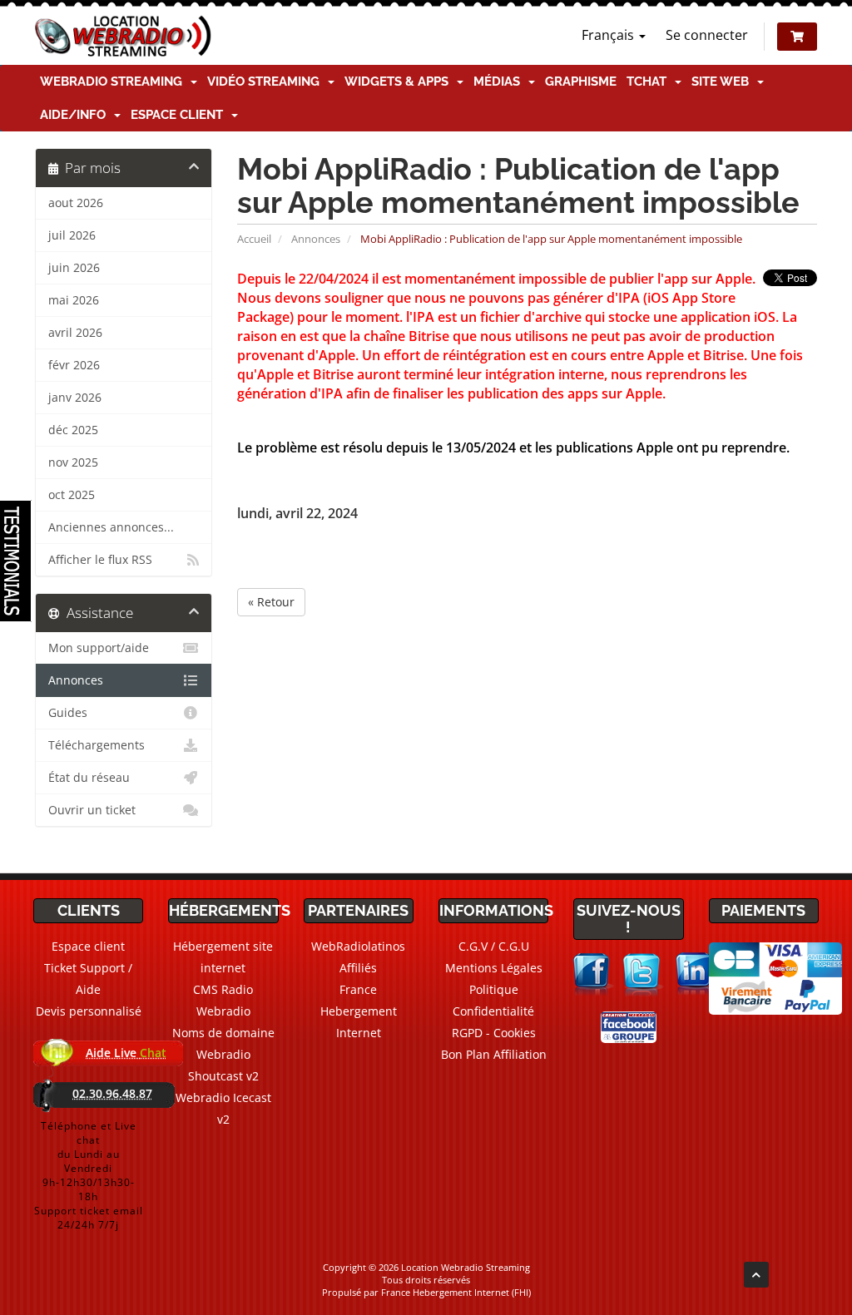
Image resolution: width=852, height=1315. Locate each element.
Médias (500, 81)
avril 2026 (75, 332)
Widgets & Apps (399, 81)
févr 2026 (74, 365)
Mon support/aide (98, 647)
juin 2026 (74, 267)
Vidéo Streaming (266, 81)
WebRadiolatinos (358, 946)
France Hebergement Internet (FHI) (456, 1292)
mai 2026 (73, 300)
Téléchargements (96, 745)
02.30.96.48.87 (112, 1093)
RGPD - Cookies (494, 1033)
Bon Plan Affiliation (494, 1054)
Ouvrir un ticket (92, 810)
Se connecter (707, 35)
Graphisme (581, 81)
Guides (67, 712)
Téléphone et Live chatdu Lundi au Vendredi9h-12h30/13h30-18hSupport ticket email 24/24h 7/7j (88, 1175)
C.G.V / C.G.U (493, 946)
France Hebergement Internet (358, 1011)
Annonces (315, 238)
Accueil (254, 238)
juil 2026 (72, 235)
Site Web (723, 81)
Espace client (180, 114)
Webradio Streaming (114, 81)
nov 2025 (73, 462)
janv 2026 (75, 397)
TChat (650, 81)
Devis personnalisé (88, 1011)
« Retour (271, 602)
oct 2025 (71, 494)
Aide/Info (76, 114)
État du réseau (89, 777)
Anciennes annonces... (111, 527)
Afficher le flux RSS (100, 559)
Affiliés (358, 968)
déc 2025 (73, 430)
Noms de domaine (223, 1033)
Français (609, 35)
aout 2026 (75, 202)
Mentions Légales (493, 968)
